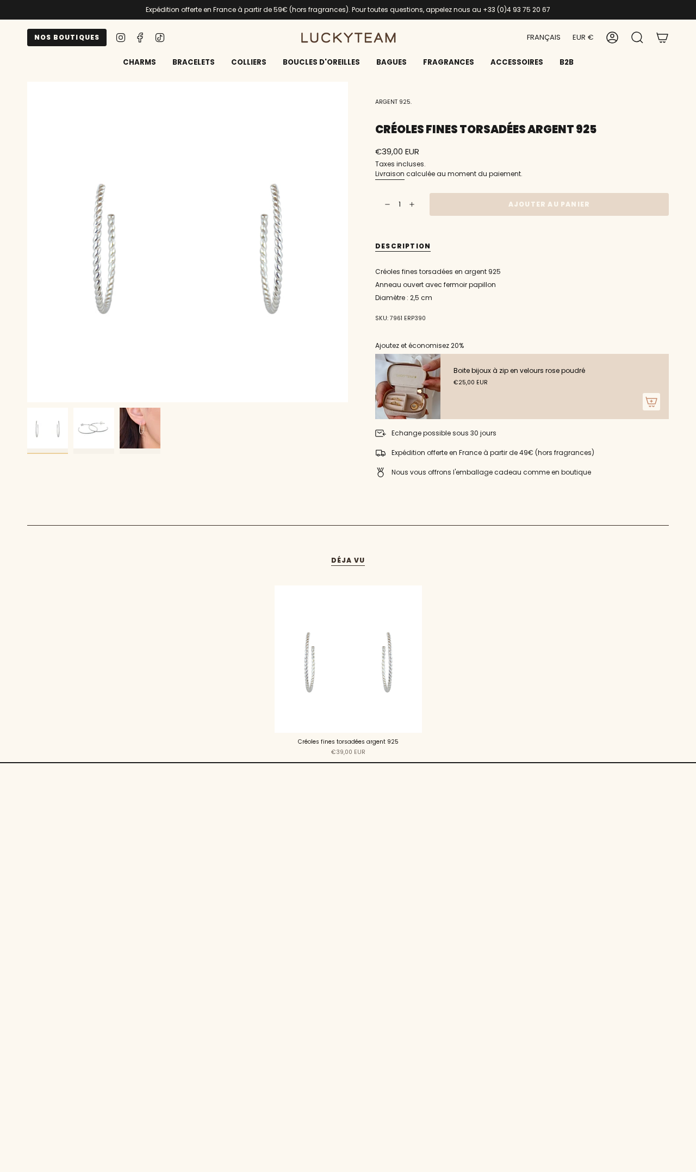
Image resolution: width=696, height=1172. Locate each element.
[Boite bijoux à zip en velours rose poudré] (407, 386)
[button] (193, 63)
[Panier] (662, 37)
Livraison (390, 173)
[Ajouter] (651, 401)
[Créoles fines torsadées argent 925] (348, 659)
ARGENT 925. (393, 102)
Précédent (27, 242)
